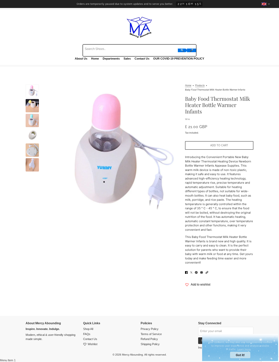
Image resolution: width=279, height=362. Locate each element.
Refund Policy (149, 339)
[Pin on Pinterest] (196, 272)
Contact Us (142, 58)
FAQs (86, 334)
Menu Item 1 (8, 360)
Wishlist (92, 344)
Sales (127, 58)
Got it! (240, 355)
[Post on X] (191, 272)
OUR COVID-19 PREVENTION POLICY (178, 58)
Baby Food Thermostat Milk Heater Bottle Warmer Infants (217, 105)
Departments (111, 58)
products (200, 85)
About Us (81, 58)
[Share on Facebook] (186, 272)
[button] (207, 272)
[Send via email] (201, 272)
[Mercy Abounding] (139, 26)
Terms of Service (151, 334)
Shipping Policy (150, 344)
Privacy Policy (149, 329)
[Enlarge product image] (112, 151)
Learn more (244, 349)
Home (95, 58)
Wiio (187, 119)
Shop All (88, 329)
